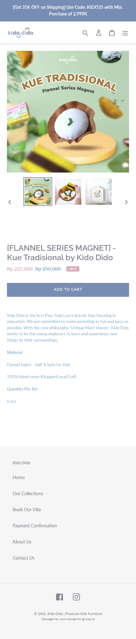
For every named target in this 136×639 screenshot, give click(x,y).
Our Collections (28, 493)
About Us (22, 541)
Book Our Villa (27, 509)
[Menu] (125, 32)
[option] (38, 192)
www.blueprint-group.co (77, 619)
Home (19, 477)
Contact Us (23, 557)
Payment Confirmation (35, 525)
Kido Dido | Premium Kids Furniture (74, 614)
